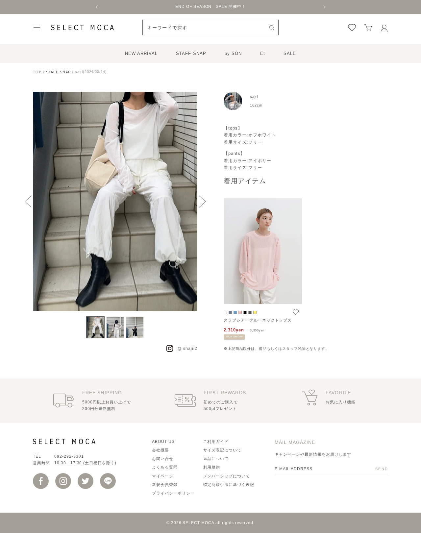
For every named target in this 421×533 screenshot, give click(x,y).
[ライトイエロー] (255, 312)
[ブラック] (245, 312)
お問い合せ (162, 458)
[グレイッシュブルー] (235, 312)
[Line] (108, 481)
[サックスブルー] (230, 312)
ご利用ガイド (216, 441)
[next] (324, 7)
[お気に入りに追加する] (295, 312)
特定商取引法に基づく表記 (229, 484)
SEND (381, 469)
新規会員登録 (165, 484)
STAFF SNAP (191, 53)
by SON (233, 53)
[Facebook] (41, 481)
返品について (216, 458)
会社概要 (160, 450)
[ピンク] (240, 312)
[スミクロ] (250, 312)
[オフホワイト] (225, 312)
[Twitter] (85, 481)
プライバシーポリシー (173, 493)
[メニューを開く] (37, 27)
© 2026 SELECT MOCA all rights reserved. (210, 523)
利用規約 (211, 467)
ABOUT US (163, 441)
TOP (37, 72)
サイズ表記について (222, 450)
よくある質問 (165, 467)
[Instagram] (63, 481)
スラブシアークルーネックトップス (258, 320)
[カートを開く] (368, 28)
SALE (290, 53)
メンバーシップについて (226, 476)
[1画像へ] (95, 327)
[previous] (97, 7)
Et (262, 53)
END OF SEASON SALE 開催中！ (210, 6)
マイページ (162, 476)
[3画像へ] (135, 327)
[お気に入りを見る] (352, 28)
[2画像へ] (115, 327)
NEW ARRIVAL (141, 53)
